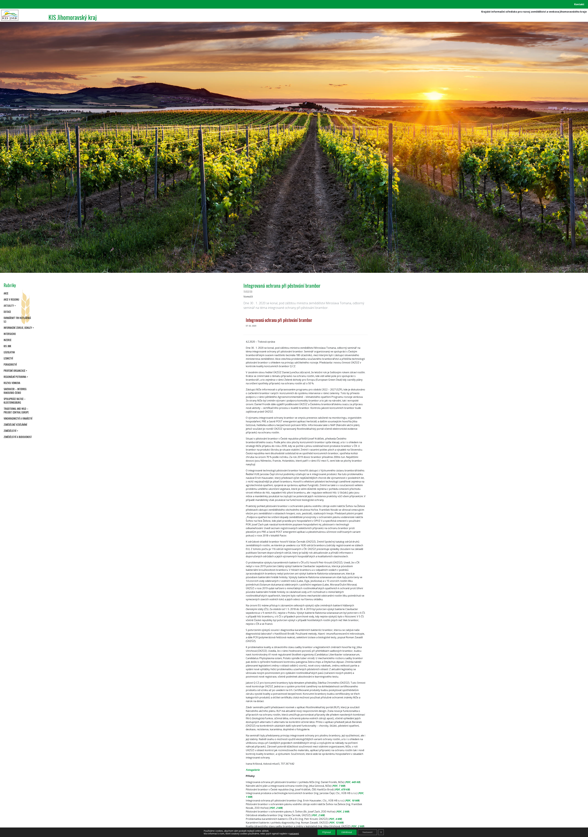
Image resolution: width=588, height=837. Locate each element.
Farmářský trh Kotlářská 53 (17, 319)
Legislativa (9, 352)
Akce (6, 293)
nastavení (294, 833)
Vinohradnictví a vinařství (18, 418)
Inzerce (7, 340)
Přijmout (326, 832)
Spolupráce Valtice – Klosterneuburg (15, 400)
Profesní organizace (14, 370)
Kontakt (579, 4)
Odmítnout (346, 832)
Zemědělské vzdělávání (15, 424)
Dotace (7, 312)
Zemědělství (10, 431)
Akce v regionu (11, 299)
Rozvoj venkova (12, 383)
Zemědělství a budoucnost (18, 437)
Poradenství (10, 364)
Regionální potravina (15, 377)
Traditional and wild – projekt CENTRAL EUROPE (16, 410)
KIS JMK (7, 346)
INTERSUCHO (10, 334)
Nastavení (367, 832)
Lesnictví (8, 358)
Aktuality (9, 305)
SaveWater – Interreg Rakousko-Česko (15, 391)
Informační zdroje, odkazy (18, 328)
